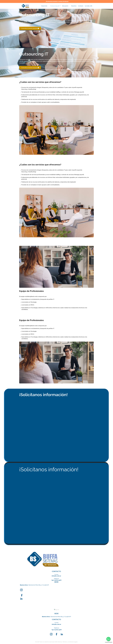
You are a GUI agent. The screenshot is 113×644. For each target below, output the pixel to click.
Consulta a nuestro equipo (29, 28)
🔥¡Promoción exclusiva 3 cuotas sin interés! (56, 1)
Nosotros (73, 6)
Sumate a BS (88, 6)
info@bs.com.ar (56, 576)
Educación (65, 6)
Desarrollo (44, 6)
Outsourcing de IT (55, 6)
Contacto (80, 6)
